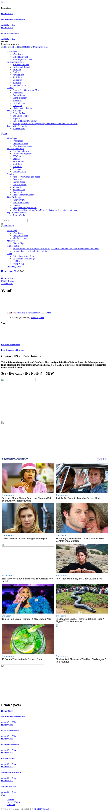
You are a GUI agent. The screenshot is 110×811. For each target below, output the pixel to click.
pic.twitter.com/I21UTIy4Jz (38, 312)
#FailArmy (20, 312)
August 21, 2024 (8, 25)
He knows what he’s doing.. (10, 744)
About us (11, 804)
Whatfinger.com (42, 809)
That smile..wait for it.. (9, 786)
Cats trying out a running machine (13, 19)
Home (4, 271)
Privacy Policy (13, 802)
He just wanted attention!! (10, 33)
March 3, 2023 (7, 281)
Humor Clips (7, 13)
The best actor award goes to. (11, 772)
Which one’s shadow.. (8, 758)
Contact (10, 799)
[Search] (2, 223)
